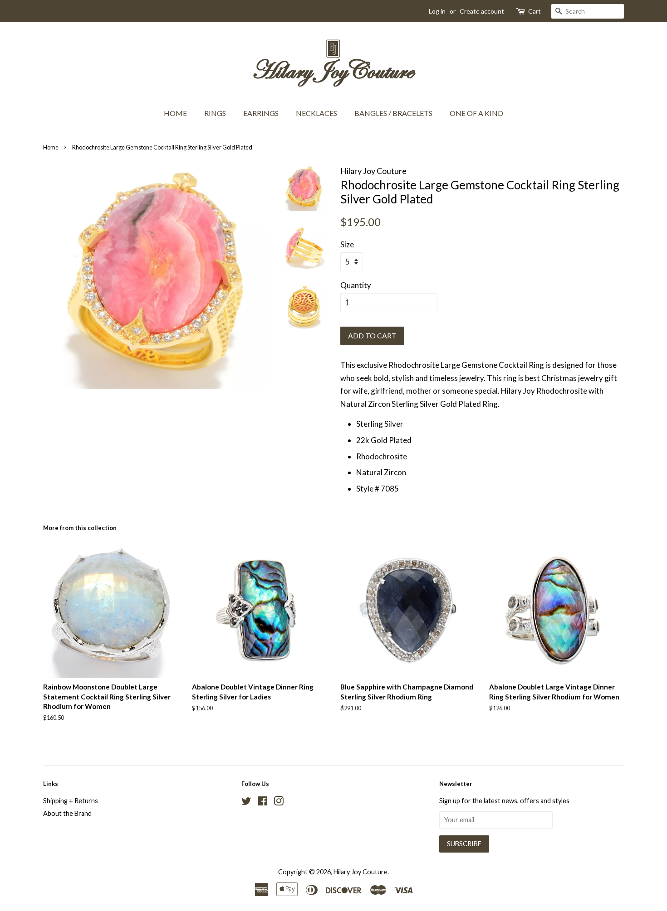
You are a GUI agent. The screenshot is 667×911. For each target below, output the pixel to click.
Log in (437, 11)
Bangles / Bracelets (393, 113)
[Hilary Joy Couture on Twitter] (246, 802)
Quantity (355, 285)
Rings (215, 113)
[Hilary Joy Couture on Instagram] (279, 802)
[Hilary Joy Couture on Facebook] (262, 802)
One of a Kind (476, 113)
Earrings (261, 113)
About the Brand (67, 813)
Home (175, 113)
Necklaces (316, 113)
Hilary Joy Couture (360, 872)
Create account (482, 11)
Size (347, 244)
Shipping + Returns (70, 801)
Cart (534, 11)
